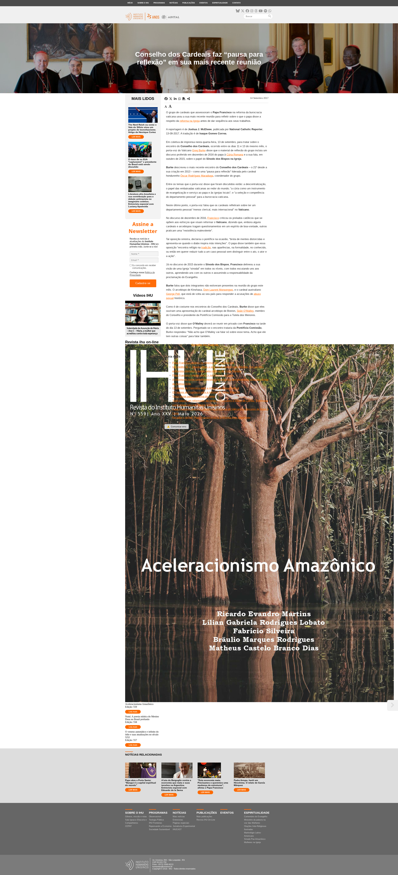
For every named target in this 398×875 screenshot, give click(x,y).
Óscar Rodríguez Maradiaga (196, 175)
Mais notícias (179, 816)
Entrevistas (178, 820)
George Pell (173, 293)
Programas (159, 3)
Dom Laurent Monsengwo (218, 289)
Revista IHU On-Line (206, 820)
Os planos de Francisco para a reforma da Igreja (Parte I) (205, 388)
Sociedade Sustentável (159, 829)
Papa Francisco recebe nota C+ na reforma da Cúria (202, 375)
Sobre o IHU (143, 3)
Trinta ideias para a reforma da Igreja (193, 396)
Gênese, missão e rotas (136, 816)
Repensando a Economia (160, 826)
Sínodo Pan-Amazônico (254, 839)
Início (130, 3)
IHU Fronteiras (155, 823)
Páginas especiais (181, 823)
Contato (236, 3)
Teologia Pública (156, 820)
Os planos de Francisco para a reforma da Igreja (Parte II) (206, 392)
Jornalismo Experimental (184, 826)
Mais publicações (204, 816)
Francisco (213, 218)
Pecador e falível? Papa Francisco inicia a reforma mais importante (211, 417)
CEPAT (128, 826)
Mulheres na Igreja (252, 842)
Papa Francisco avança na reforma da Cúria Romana (203, 362)
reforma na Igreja (190, 120)
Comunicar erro (176, 426)
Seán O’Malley (245, 310)
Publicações (188, 3)
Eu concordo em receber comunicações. (144, 266)
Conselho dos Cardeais (204, 344)
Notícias (173, 3)
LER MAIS (136, 137)
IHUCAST (177, 829)
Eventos (203, 3)
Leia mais (133, 712)
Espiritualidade (220, 3)
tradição (206, 247)
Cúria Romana (235, 154)
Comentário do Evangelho (255, 816)
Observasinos (155, 816)
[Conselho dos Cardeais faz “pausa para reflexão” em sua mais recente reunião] (188, 99)
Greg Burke (199, 150)
